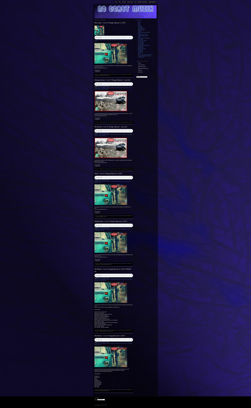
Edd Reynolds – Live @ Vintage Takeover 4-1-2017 (110, 221)
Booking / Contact (130, 1)
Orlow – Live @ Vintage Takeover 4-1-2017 (108, 173)
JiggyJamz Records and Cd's (143, 68)
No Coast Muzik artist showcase (143, 45)
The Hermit (119, 330)
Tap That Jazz (140, 51)
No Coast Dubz (140, 41)
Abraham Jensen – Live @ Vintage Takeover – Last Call (112, 80)
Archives (95, 399)
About (120, 1)
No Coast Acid (140, 39)
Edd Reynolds (115, 263)
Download (107, 86)
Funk (118, 74)
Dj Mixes (139, 25)
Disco (116, 74)
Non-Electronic (140, 46)
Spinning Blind (140, 49)
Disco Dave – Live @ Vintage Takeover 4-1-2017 (110, 23)
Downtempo (140, 26)
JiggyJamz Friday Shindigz (143, 35)
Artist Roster (124, 1)
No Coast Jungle (141, 42)
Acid (139, 21)
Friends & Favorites (141, 28)
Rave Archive (140, 72)
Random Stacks (141, 47)
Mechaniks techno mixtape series (144, 38)
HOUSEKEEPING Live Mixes (143, 34)
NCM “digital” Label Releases (142, 1)
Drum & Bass (113, 215)
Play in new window (101, 86)
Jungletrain (140, 70)
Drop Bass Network (141, 64)
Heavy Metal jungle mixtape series (144, 32)
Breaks (139, 22)
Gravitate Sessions (141, 29)
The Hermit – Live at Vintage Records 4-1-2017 (109, 336)
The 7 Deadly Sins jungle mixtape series (145, 54)
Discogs (139, 63)
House (104, 168)
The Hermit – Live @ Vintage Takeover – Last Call (110, 127)
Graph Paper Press (104, 405)
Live (120, 74)
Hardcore (139, 31)
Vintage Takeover (106, 74)
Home (116, 1)
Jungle (104, 330)
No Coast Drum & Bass (142, 40)
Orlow (118, 215)
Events (135, 1)
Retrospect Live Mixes (142, 48)
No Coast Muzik (141, 44)
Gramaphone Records (142, 66)
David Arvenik (113, 74)
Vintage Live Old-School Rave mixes (144, 55)
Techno (139, 53)
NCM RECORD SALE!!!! (152, 1)
